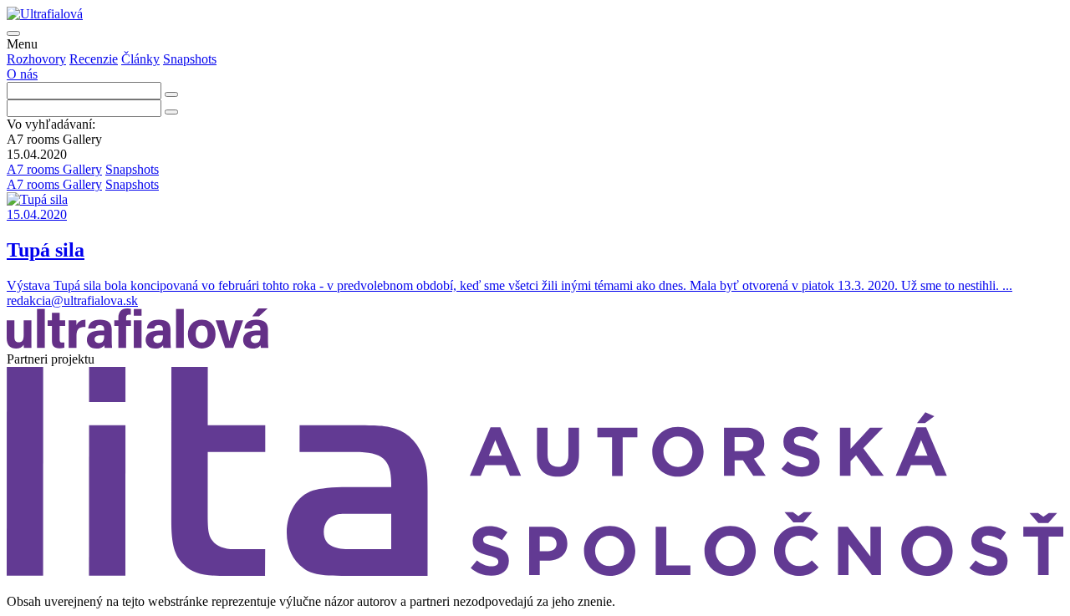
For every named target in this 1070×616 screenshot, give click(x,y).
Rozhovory (36, 59)
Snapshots (190, 59)
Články (140, 59)
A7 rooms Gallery (54, 169)
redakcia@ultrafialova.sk (72, 300)
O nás (22, 74)
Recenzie (93, 59)
